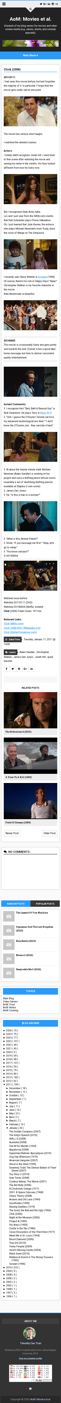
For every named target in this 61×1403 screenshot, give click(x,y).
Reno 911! (46, 412)
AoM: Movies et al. (30, 19)
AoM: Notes (9, 1007)
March (12, 1120)
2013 (9, 1077)
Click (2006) (12, 69)
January (13, 1127)
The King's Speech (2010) (23, 1135)
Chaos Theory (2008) (20, 1195)
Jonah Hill (40, 656)
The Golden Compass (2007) (25, 1131)
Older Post (50, 833)
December (15, 1088)
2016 (9, 1066)
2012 (9, 1080)
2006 (9, 1278)
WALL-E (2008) (17, 1138)
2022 (9, 1044)
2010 (9, 1267)
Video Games (10, 1001)
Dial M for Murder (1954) (22, 1146)
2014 (9, 1073)
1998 (9, 1289)
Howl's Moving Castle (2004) (25, 1250)
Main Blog (8, 998)
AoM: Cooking (10, 1010)
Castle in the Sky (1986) (22, 1228)
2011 (9, 1084)
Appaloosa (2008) (19, 1149)
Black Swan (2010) (19, 1253)
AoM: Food (9, 1004)
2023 (9, 1041)
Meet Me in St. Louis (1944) (24, 1235)
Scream (42, 276)
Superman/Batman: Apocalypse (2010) (30, 1153)
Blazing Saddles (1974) (22, 1206)
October (13, 1095)
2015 (9, 1070)
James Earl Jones (23, 656)
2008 (9, 1274)
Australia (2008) (18, 1142)
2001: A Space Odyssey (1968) (26, 1192)
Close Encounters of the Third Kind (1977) (32, 1231)
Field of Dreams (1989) (18, 822)
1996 (9, 1296)
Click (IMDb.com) (14, 623)
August (13, 1102)
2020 (9, 1052)
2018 (9, 1059)
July (11, 1106)
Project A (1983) (18, 1221)
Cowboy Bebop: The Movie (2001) (27, 1181)
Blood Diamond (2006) (21, 1239)
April (12, 1117)
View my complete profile (30, 1358)
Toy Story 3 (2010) (19, 1174)
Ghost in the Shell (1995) (22, 1164)
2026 (9, 1030)
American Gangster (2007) (23, 1160)
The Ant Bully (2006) (20, 1185)
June (12, 1109)
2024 (9, 1037)
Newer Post (12, 833)
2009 (9, 1271)
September (15, 1099)
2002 (9, 1285)
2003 (9, 1281)
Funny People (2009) (20, 1246)
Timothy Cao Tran (30, 1343)
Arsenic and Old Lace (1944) (24, 1199)
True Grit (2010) (17, 1242)
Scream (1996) (17, 1263)
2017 (9, 1062)
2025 (9, 1034)
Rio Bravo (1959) (18, 1224)
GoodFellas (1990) (19, 1203)
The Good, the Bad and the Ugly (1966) (30, 1210)
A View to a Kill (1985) (18, 777)
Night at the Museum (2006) (24, 1217)
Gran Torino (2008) (19, 1177)
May (11, 1113)
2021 (9, 1048)
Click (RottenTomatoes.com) (20, 632)
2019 (9, 1055)
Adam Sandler (27, 652)
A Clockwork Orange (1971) (24, 1188)
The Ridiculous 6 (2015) (18, 731)
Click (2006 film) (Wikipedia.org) (22, 628)
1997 (9, 1292)
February (14, 1124)
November (15, 1091)
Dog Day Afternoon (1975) (23, 1156)
